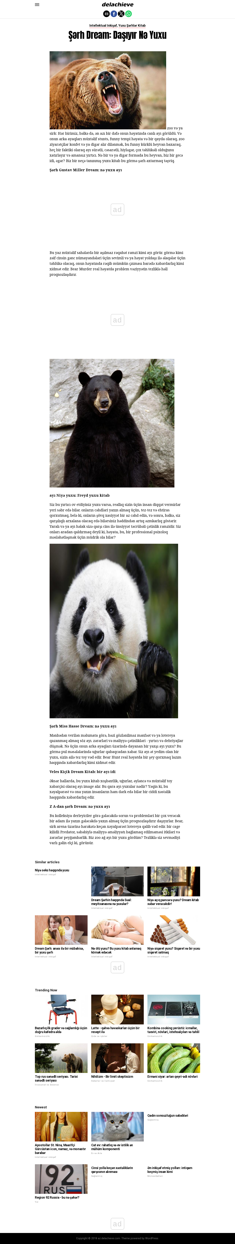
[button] (37, 4)
